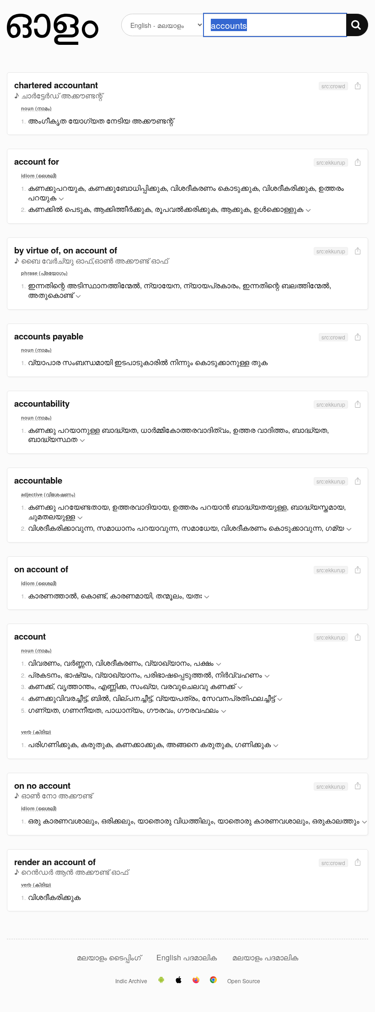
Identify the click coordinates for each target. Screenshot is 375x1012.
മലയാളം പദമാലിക (265, 957)
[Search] (357, 25)
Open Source (243, 981)
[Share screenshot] (357, 86)
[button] (61, 199)
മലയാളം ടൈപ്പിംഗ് (109, 957)
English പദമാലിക (187, 957)
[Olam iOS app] (178, 980)
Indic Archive (131, 981)
